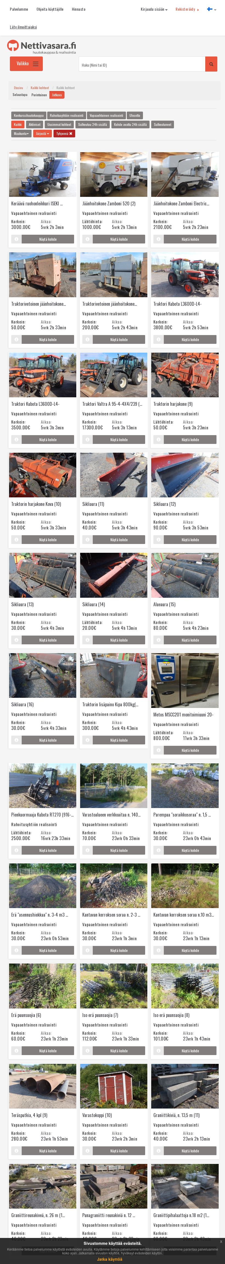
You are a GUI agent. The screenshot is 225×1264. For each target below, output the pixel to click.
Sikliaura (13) (22, 604)
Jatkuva (57, 94)
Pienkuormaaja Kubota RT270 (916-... (42, 814)
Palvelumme (19, 9)
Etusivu (18, 87)
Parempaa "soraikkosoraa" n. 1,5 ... (182, 814)
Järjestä (41, 133)
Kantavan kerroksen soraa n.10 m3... (183, 914)
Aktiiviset (34, 124)
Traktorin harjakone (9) (172, 404)
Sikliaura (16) (22, 704)
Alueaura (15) (164, 604)
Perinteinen (39, 94)
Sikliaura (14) (93, 604)
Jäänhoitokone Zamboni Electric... (181, 203)
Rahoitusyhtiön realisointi (66, 115)
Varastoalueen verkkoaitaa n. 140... (111, 814)
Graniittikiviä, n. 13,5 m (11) (176, 1115)
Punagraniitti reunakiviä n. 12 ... (108, 1215)
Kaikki (18, 124)
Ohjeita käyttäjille (50, 9)
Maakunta (20, 133)
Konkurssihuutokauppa (29, 115)
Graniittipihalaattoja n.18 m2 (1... (181, 1215)
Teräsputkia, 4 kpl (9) (29, 1115)
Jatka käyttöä (109, 1259)
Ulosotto (135, 115)
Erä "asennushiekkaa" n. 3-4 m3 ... (39, 914)
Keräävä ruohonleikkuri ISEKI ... (37, 203)
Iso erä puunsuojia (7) (100, 1015)
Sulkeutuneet (162, 124)
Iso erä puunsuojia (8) (171, 1015)
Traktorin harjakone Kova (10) (36, 504)
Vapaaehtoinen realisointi (106, 115)
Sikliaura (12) (164, 504)
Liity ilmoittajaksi (23, 27)
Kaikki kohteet (40, 87)
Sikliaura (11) (93, 504)
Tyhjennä (62, 133)
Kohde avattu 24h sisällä (130, 124)
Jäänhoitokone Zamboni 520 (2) (108, 203)
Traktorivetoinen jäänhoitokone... (38, 304)
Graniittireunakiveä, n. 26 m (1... (38, 1215)
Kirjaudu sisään (152, 9)
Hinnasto (78, 9)
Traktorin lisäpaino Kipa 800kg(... (110, 704)
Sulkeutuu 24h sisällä (92, 124)
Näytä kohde (48, 239)
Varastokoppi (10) (97, 1115)
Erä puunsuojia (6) (26, 1015)
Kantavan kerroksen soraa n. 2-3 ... (111, 914)
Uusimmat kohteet (59, 124)
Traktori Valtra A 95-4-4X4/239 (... (112, 404)
